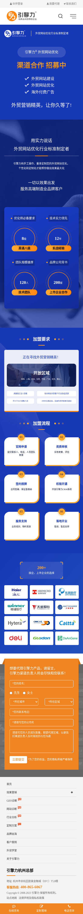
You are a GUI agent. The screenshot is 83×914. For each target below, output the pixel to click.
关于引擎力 (13, 858)
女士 (30, 692)
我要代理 (54, 3)
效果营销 (12, 792)
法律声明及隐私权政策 (30, 898)
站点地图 (12, 898)
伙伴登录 (17, 3)
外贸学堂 (12, 850)
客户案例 (12, 842)
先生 (17, 692)
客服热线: (24, 887)
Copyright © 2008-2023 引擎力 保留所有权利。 (32, 892)
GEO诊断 (12, 800)
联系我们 (71, 3)
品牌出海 (12, 833)
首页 (9, 784)
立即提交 (18, 759)
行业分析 (12, 817)
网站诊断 (12, 809)
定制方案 (12, 825)
